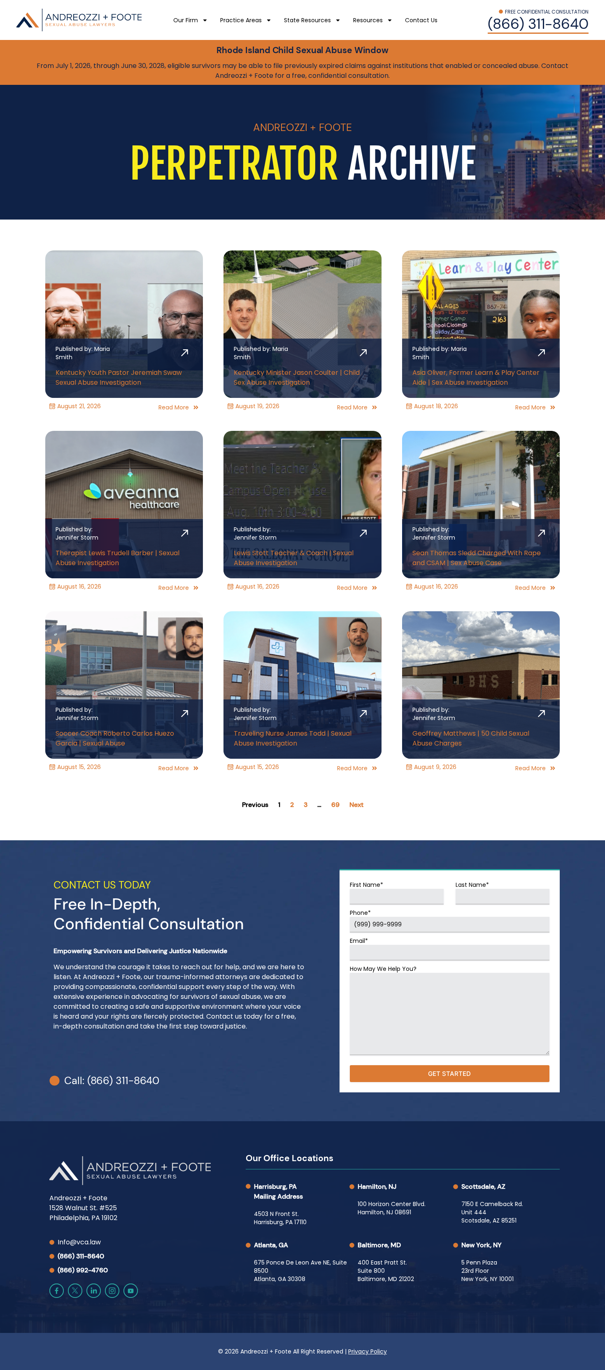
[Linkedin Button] (93, 1290)
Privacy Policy (367, 1351)
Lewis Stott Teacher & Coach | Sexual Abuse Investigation (294, 558)
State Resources (307, 20)
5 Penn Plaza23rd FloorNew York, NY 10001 (487, 1270)
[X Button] (75, 1290)
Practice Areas (241, 20)
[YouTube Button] (130, 1290)
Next (356, 804)
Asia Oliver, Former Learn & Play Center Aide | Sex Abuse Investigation (476, 377)
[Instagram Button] (112, 1290)
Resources (368, 20)
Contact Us (421, 20)
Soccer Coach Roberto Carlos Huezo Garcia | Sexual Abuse (115, 738)
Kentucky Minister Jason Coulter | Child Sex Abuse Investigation (297, 377)
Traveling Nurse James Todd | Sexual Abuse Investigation (292, 738)
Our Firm (185, 20)
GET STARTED (449, 1074)
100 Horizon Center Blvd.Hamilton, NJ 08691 (392, 1208)
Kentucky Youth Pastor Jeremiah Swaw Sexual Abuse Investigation (119, 377)
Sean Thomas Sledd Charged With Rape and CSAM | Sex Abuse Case (476, 558)
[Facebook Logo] (56, 1290)
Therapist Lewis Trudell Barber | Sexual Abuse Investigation (117, 558)
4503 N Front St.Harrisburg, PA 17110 (280, 1218)
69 (335, 804)
